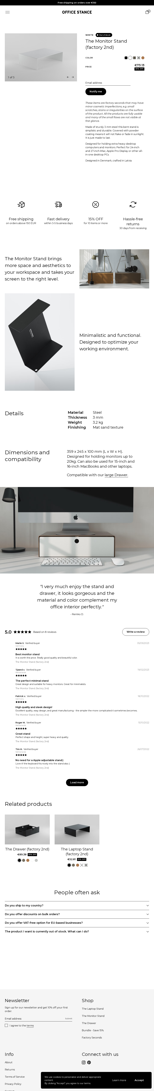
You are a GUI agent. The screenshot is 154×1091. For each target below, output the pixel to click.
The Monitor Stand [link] (93, 1016)
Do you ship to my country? (24, 905)
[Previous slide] (68, 77)
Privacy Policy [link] (13, 1084)
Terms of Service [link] (15, 1076)
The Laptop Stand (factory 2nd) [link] (77, 851)
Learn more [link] (119, 1080)
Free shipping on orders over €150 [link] (77, 2)
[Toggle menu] (7, 12)
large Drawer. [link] (116, 475)
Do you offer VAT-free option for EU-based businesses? (44, 922)
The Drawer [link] (89, 1023)
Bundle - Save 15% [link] (93, 1030)
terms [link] (30, 1025)
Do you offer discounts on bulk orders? (32, 914)
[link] (77, 12)
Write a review (136, 631)
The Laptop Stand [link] (93, 1008)
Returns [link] (10, 1069)
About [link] (8, 1062)
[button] (126, 57)
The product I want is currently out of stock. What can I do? (47, 931)
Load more (77, 782)
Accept (139, 1080)
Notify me (96, 91)
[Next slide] (72, 77)
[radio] (126, 57)
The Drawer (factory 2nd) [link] (27, 849)
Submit (68, 1018)
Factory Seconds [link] (92, 1037)
